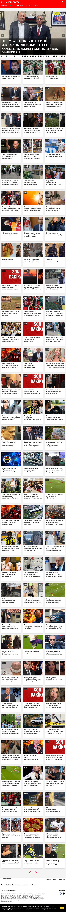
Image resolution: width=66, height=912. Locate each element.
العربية (12, 5)
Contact (55, 879)
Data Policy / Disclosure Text (12, 909)
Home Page (62, 879)
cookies (34, 906)
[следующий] (35, 873)
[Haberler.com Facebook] (60, 894)
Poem (2, 885)
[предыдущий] (31, 873)
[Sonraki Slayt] (63, 35)
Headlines (8, 885)
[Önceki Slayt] (2, 35)
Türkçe (36, 5)
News (27, 885)
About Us (48, 879)
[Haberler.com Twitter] (63, 894)
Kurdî (29, 5)
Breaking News (20, 885)
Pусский (21, 5)
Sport (13, 885)
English (5, 5)
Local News (33, 885)
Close (61, 908)
